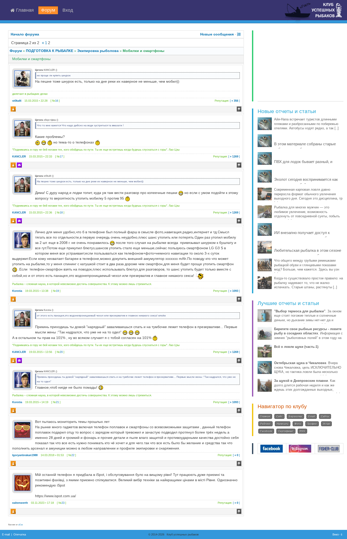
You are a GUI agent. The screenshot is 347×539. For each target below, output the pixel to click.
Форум (48, 10)
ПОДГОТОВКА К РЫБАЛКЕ (49, 51)
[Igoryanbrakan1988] (22, 430)
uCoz (20, 525)
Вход (67, 10)
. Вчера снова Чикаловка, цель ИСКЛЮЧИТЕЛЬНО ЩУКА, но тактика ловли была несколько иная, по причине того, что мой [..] (307, 369)
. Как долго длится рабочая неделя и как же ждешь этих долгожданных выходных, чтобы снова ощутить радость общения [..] (307, 387)
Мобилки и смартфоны (143, 51)
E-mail (6, 534)
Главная (24, 10)
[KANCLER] (22, 128)
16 (56, 100)
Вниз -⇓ (338, 534)
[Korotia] (22, 240)
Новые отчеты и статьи (287, 111)
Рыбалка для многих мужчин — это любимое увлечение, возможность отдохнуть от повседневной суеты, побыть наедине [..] (307, 214)
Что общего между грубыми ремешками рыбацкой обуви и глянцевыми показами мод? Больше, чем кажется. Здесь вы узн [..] (306, 267)
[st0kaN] (22, 78)
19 (57, 290)
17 (61, 156)
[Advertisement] (300, 65)
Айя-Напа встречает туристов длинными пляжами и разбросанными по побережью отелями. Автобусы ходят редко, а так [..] (306, 124)
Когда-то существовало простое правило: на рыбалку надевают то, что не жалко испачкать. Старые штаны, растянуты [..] (308, 283)
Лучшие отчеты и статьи (288, 303)
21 (57, 402)
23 (63, 502)
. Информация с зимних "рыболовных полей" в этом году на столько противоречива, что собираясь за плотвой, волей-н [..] (308, 338)
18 (61, 212)
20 (61, 351)
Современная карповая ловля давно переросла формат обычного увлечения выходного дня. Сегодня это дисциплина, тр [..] (308, 196)
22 (72, 455)
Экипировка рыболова (98, 51)
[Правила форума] (239, 34)
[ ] (227, 100)
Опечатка (19, 534)
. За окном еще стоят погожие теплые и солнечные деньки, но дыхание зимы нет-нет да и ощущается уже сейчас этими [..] (307, 318)
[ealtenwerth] (22, 483)
